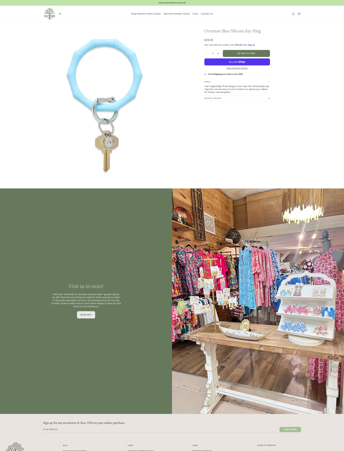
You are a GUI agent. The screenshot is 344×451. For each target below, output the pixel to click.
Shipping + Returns (212, 98)
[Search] (60, 14)
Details (207, 82)
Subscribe (290, 429)
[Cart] (299, 14)
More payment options (237, 68)
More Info (86, 314)
